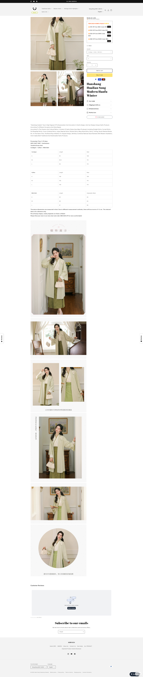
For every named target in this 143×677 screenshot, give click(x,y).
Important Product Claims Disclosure (71, 648)
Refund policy (53, 672)
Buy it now (100, 75)
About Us (65, 646)
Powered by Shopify (44, 672)
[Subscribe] (83, 632)
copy (109, 27)
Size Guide (80, 646)
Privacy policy (61, 672)
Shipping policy (77, 672)
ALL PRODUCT (88, 646)
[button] (47, 8)
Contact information (87, 672)
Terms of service (69, 672)
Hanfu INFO (53, 646)
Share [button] (90, 45)
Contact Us (73, 646)
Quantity (89, 62)
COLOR (88, 49)
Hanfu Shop (37, 672)
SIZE (88, 55)
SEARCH (59, 646)
